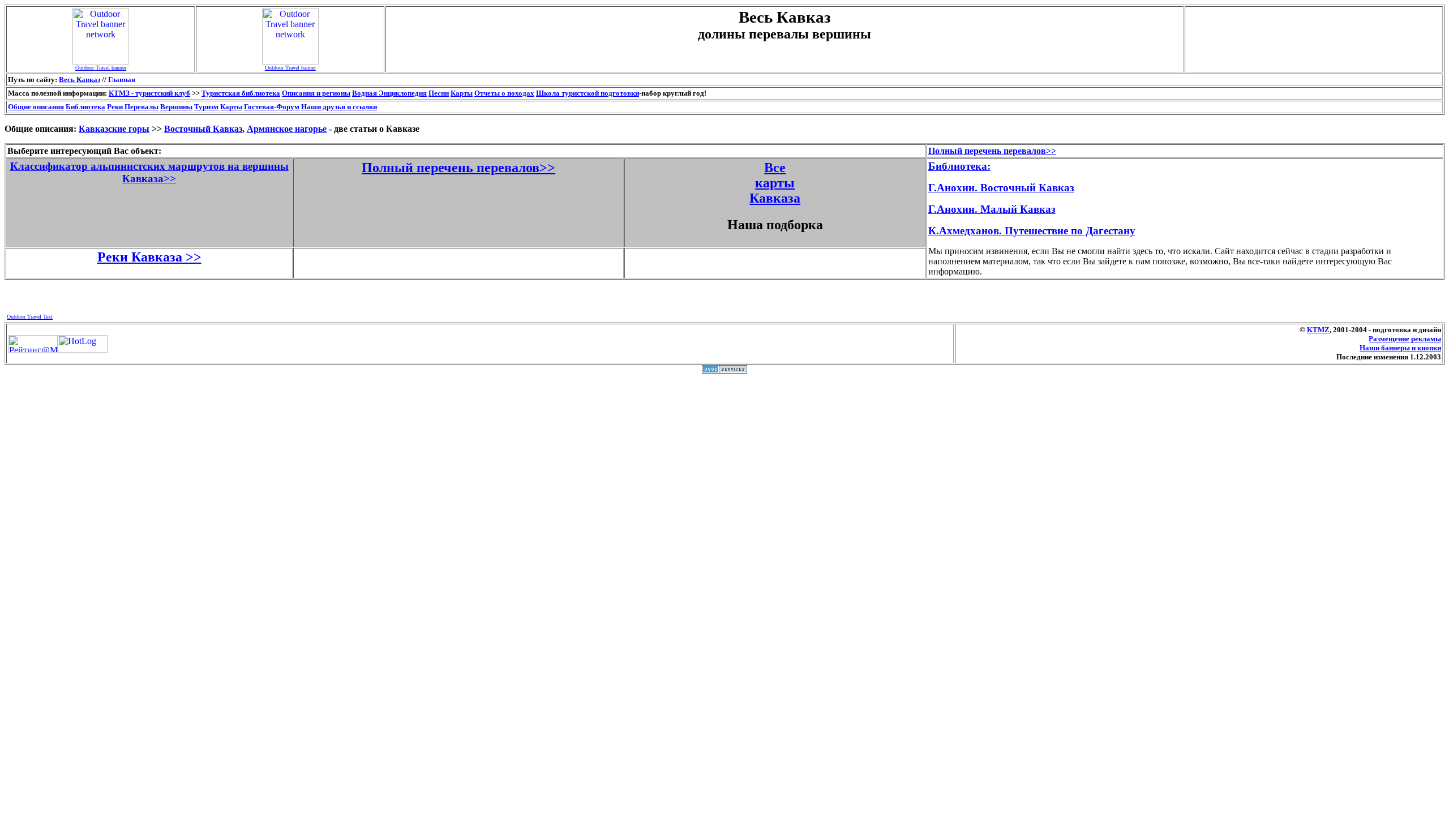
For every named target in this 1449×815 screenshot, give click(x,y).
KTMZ (1318, 329)
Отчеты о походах (504, 93)
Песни (438, 93)
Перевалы (141, 106)
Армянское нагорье (287, 129)
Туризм (206, 106)
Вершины (176, 106)
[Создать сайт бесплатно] (724, 370)
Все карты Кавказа (774, 182)
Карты (462, 93)
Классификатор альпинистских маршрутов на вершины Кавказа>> (149, 172)
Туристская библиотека (241, 93)
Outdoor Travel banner (100, 68)
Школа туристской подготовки (587, 93)
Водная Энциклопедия (389, 93)
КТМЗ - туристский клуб (149, 93)
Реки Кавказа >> (149, 257)
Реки (115, 106)
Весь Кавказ (79, 79)
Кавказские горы (114, 129)
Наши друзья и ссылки (339, 106)
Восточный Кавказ (203, 129)
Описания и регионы (316, 93)
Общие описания (36, 106)
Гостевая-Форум (271, 106)
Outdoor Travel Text (30, 317)
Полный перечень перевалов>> (458, 167)
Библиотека (85, 106)
